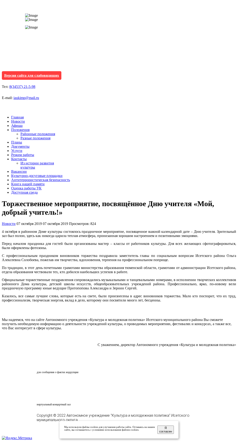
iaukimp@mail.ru (26, 98)
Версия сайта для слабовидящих (31, 75)
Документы (20, 146)
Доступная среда (24, 192)
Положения (20, 130)
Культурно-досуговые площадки (37, 176)
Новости (18, 121)
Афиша (17, 126)
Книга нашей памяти (28, 184)
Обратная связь (57, 363)
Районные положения (37, 134)
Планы (16, 142)
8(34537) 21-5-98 (22, 87)
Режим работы (22, 155)
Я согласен (165, 429)
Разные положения (35, 138)
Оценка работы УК (26, 188)
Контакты (19, 159)
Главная (17, 117)
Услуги (16, 151)
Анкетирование (58, 383)
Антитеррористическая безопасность (40, 180)
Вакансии (19, 171)
